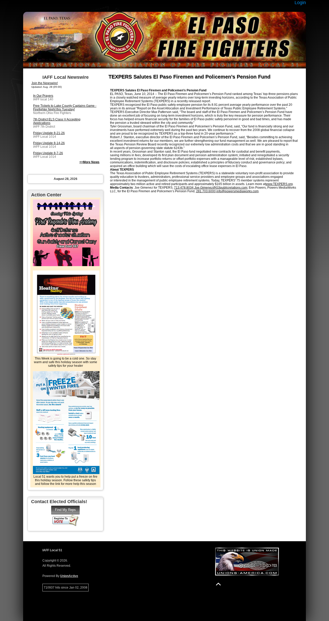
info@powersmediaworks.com (237, 191)
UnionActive (69, 576)
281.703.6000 (206, 191)
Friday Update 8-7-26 (48, 153)
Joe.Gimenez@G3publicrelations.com (220, 187)
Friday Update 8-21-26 (49, 133)
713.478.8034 (184, 187)
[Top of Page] (218, 584)
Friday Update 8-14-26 (49, 143)
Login (300, 2)
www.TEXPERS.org (279, 184)
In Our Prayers (43, 96)
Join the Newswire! (44, 83)
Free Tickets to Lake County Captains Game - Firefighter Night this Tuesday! (64, 107)
